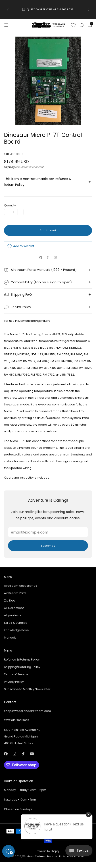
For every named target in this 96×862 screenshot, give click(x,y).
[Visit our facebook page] (5, 753)
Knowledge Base (16, 630)
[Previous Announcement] (7, 9)
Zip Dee (9, 600)
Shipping (9, 167)
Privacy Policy (14, 682)
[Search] (81, 25)
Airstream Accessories (20, 586)
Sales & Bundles (15, 623)
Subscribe (48, 545)
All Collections (14, 608)
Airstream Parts (15, 593)
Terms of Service (16, 674)
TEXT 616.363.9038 (16, 720)
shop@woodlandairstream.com (27, 711)
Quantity (10, 205)
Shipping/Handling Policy (22, 667)
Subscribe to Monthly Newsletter (27, 689)
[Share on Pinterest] (48, 257)
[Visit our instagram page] (14, 753)
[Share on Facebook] (41, 257)
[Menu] (6, 25)
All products (12, 615)
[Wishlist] (73, 25)
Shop (47, 13)
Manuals (10, 637)
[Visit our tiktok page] (23, 753)
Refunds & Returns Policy (22, 659)
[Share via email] (55, 257)
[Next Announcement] (88, 9)
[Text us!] (79, 852)
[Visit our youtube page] (31, 753)
